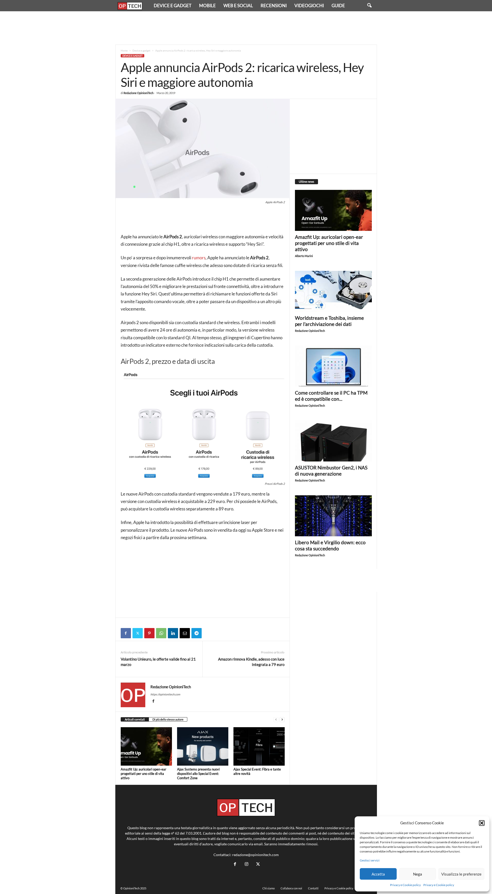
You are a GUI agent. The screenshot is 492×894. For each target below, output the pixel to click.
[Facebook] (126, 633)
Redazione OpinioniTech (138, 93)
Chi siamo (268, 888)
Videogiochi (309, 5)
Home (124, 50)
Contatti (313, 888)
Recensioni (274, 5)
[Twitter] (137, 633)
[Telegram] (196, 633)
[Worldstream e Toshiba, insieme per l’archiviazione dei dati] (333, 291)
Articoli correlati (135, 719)
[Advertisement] (246, 27)
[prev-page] (276, 719)
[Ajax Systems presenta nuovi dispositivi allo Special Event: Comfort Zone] (202, 746)
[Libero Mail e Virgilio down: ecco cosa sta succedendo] (333, 515)
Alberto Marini (304, 256)
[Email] (185, 633)
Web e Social (238, 5)
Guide (338, 5)
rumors (199, 257)
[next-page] (282, 719)
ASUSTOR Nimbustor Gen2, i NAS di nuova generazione (331, 471)
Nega (417, 874)
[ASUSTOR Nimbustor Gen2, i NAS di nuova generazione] (333, 440)
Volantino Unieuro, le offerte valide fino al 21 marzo (158, 662)
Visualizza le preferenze (461, 874)
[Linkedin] (173, 633)
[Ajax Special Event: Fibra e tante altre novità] (259, 746)
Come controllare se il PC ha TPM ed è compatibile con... (331, 396)
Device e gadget (172, 5)
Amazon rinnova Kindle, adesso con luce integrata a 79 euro (251, 662)
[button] (481, 823)
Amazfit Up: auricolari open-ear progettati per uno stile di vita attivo (143, 773)
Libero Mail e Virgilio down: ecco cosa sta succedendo (330, 545)
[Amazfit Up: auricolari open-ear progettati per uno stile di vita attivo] (146, 746)
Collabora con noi (291, 888)
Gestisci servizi (370, 860)
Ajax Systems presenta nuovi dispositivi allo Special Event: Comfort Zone (198, 773)
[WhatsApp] (161, 633)
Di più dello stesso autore (167, 719)
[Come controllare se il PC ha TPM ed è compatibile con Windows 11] (333, 366)
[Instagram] (246, 864)
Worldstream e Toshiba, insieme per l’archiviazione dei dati (329, 321)
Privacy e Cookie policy (405, 885)
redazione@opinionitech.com (255, 854)
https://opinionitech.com (165, 694)
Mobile (207, 5)
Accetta (378, 874)
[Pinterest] (149, 633)
